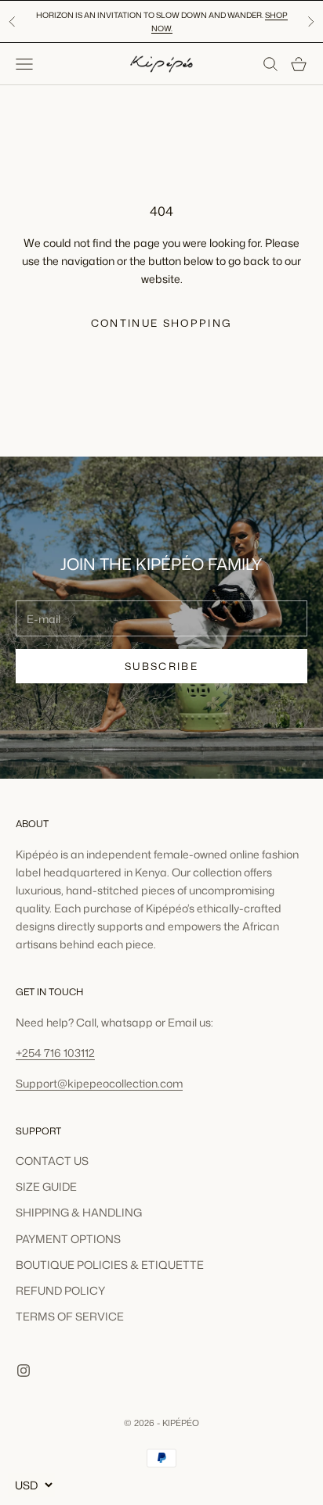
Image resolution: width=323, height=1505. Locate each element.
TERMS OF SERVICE (70, 1316)
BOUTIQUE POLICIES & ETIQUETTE (110, 1264)
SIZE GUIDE (46, 1186)
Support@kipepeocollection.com (99, 1083)
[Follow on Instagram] (23, 1370)
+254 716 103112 (55, 1052)
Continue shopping (162, 323)
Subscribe (161, 666)
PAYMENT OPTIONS (68, 1238)
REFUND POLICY (60, 1290)
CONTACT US (52, 1160)
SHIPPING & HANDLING (79, 1212)
